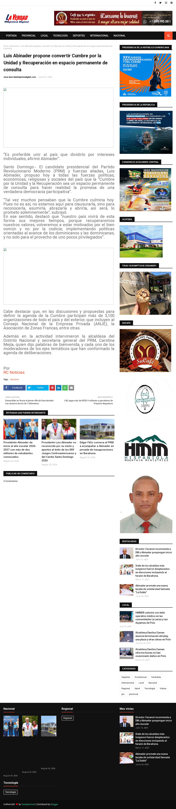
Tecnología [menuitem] (60, 35)
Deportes (126, 677)
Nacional (14, 46)
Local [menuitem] (44, 35)
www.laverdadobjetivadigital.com (20, 77)
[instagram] (166, 3)
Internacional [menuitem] (99, 35)
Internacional (128, 683)
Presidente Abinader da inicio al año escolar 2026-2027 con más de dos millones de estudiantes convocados (19, 449)
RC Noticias (14, 372)
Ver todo (50, 709)
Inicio (6, 46)
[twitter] (160, 3)
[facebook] (155, 3)
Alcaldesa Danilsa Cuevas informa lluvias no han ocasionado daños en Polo (150, 652)
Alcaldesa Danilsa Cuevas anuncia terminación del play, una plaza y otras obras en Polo (153, 636)
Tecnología (150, 688)
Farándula (156, 677)
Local (141, 683)
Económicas (141, 677)
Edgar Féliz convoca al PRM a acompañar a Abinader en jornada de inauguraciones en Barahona (97, 448)
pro (123, 694)
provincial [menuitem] (29, 35)
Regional (126, 688)
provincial (133, 694)
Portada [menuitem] (11, 35)
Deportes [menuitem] (79, 35)
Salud (137, 688)
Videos (163, 688)
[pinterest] (171, 3)
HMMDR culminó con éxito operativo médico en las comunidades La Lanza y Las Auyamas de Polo (151, 617)
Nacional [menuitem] (119, 35)
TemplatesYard (28, 804)
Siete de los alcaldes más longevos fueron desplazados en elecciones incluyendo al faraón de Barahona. (152, 570)
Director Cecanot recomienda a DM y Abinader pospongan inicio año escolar (153, 552)
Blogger (54, 804)
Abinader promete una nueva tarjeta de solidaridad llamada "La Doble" (152, 589)
